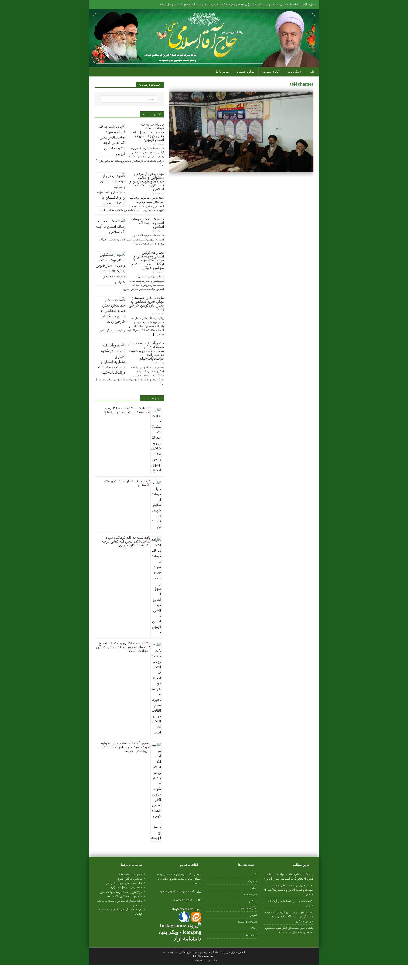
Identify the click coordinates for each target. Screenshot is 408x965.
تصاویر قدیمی (245, 71)
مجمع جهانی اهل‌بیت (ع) (126, 887)
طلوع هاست (198, 960)
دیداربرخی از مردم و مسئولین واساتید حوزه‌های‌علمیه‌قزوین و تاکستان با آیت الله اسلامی (146, 181)
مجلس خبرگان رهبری (129, 878)
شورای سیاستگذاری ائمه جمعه (124, 896)
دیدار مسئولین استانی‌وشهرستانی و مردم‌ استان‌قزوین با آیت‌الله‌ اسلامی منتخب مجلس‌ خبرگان (147, 260)
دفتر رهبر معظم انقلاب (129, 874)
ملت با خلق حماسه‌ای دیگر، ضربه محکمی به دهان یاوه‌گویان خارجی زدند (146, 303)
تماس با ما (222, 71)
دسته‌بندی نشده (247, 921)
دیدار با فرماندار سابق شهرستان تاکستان (126, 483)
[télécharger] (241, 169)
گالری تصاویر (271, 71)
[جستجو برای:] (129, 99)
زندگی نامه (294, 71)
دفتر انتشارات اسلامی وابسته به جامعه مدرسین (119, 903)
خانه (312, 71)
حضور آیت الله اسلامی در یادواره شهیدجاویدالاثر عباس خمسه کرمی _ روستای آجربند (124, 747)
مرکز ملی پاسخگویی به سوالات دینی (121, 892)
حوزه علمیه (250, 894)
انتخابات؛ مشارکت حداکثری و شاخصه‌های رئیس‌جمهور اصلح (127, 410)
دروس (253, 915)
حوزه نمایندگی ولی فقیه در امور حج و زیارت (120, 911)
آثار (255, 874)
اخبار (254, 888)
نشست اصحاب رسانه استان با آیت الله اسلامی (147, 223)
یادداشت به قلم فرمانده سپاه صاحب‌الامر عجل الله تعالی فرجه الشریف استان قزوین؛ (148, 132)
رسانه (254, 928)
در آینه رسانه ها (248, 908)
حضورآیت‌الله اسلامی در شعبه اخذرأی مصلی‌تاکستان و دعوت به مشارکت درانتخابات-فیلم (146, 351)
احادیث (252, 881)
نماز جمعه (251, 935)
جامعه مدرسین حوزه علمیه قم (124, 883)
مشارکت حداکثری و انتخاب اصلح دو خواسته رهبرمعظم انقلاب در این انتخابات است (123, 647)
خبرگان (253, 901)
